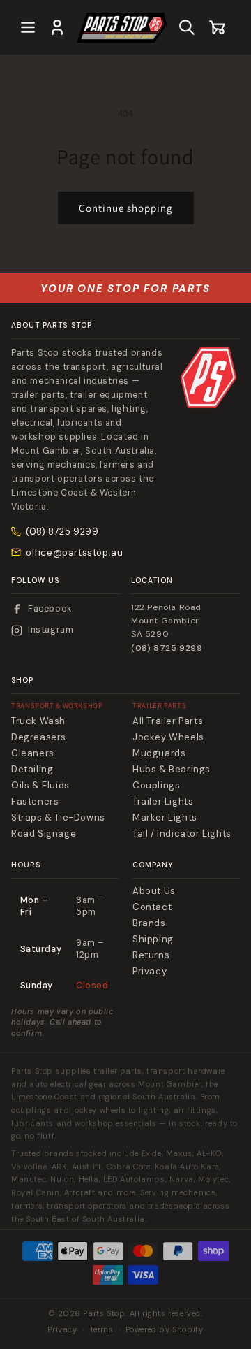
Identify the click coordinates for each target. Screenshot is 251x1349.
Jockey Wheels (168, 737)
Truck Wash (38, 721)
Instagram (50, 629)
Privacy (149, 971)
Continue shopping (126, 208)
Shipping (153, 939)
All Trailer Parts (167, 721)
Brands (149, 923)
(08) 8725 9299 (62, 532)
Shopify (187, 1329)
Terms (101, 1329)
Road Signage (43, 833)
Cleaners (32, 753)
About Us (154, 891)
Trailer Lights (162, 801)
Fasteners (35, 801)
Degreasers (38, 737)
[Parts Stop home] (208, 377)
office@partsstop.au (74, 552)
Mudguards (158, 753)
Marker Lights (164, 817)
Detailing (32, 769)
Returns (150, 955)
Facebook (50, 608)
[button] (28, 27)
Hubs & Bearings (171, 769)
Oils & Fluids (40, 785)
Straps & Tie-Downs (58, 817)
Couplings (156, 785)
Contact (152, 907)
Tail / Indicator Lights (181, 833)
